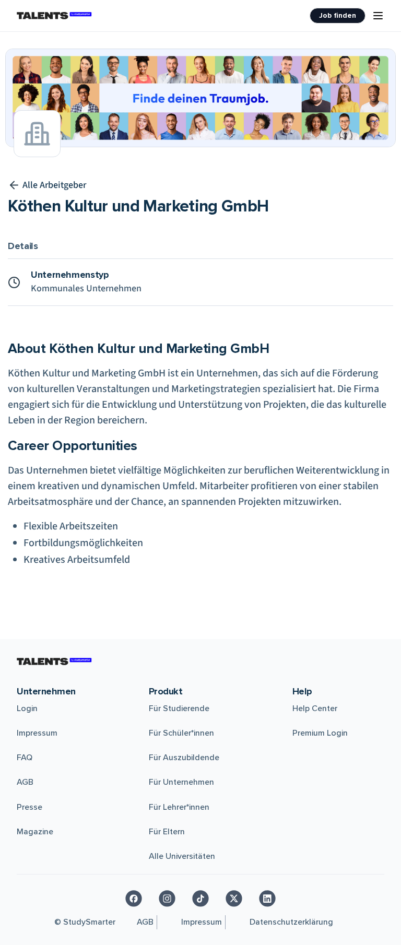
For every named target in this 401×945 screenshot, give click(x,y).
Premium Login (320, 733)
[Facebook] (133, 898)
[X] (234, 898)
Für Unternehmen (181, 782)
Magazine (35, 831)
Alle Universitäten (182, 856)
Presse (29, 807)
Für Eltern (167, 831)
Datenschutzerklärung (291, 922)
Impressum (37, 733)
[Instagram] (167, 898)
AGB (25, 782)
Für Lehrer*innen (179, 807)
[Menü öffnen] (378, 15)
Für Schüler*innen (181, 733)
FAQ (24, 757)
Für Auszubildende (184, 757)
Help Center (314, 708)
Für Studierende (179, 708)
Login (27, 708)
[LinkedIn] (267, 898)
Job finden (337, 15)
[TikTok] (200, 898)
